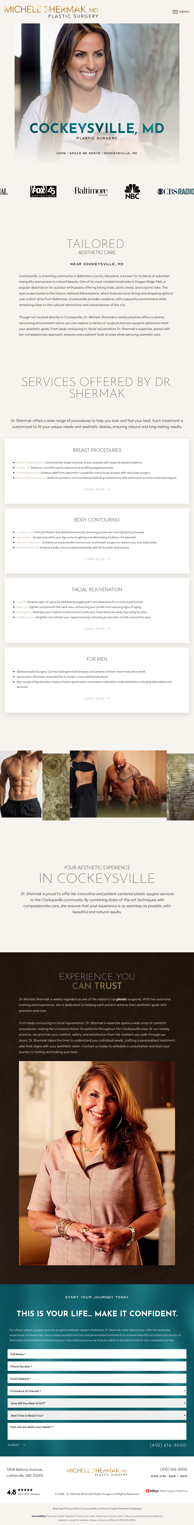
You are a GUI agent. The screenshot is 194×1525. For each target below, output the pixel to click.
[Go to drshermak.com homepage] (51, 12)
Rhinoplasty (24, 612)
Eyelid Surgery (26, 617)
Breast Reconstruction (31, 478)
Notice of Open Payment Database (120, 1508)
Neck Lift (22, 607)
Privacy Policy (72, 1508)
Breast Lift (23, 467)
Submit (14, 1445)
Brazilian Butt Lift (27, 547)
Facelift (21, 602)
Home (61, 153)
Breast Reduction (28, 472)
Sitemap (58, 1508)
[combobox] (97, 1390)
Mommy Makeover (29, 542)
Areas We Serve (85, 153)
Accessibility (90, 1508)
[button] (175, 11)
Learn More (94, 489)
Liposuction (24, 537)
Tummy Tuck (25, 532)
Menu (184, 11)
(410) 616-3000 (168, 1445)
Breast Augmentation (31, 462)
